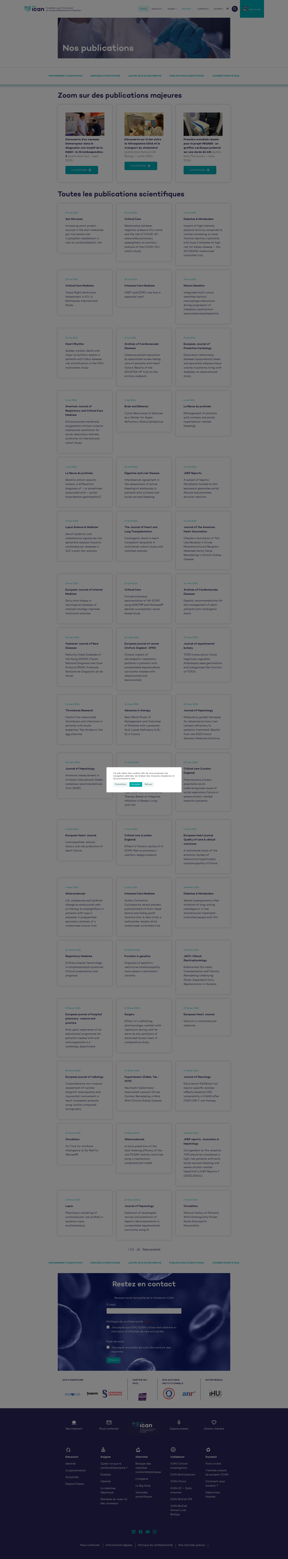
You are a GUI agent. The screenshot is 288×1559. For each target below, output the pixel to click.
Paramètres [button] (120, 784)
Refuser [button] (148, 784)
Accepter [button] (135, 784)
